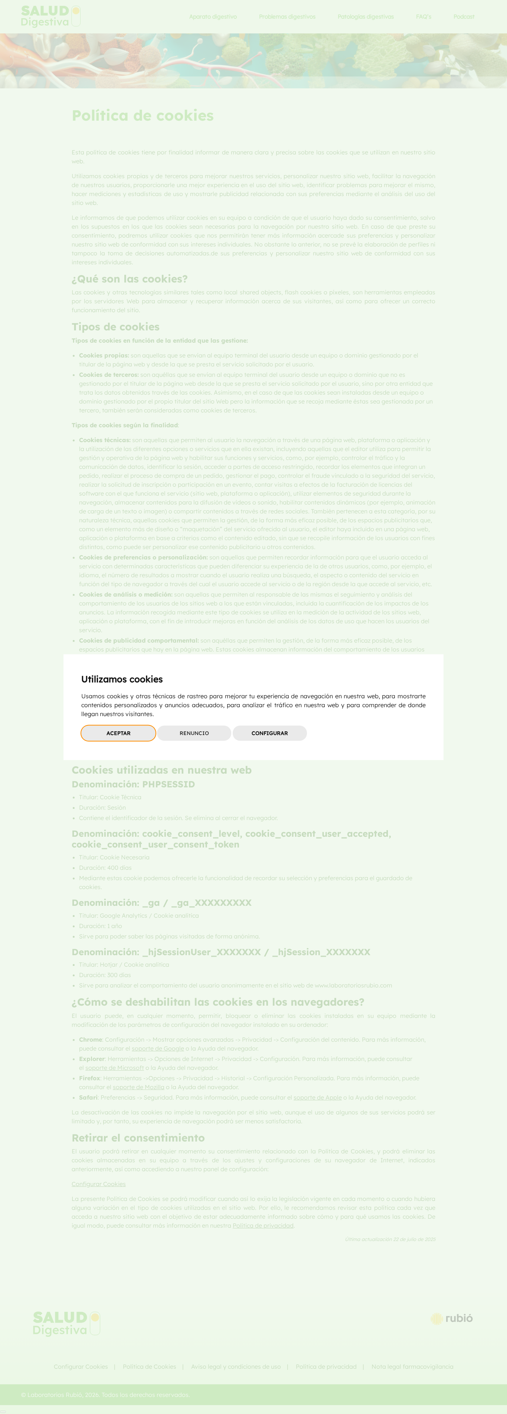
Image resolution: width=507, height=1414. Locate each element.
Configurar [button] (270, 732)
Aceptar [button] (119, 732)
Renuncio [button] (194, 732)
